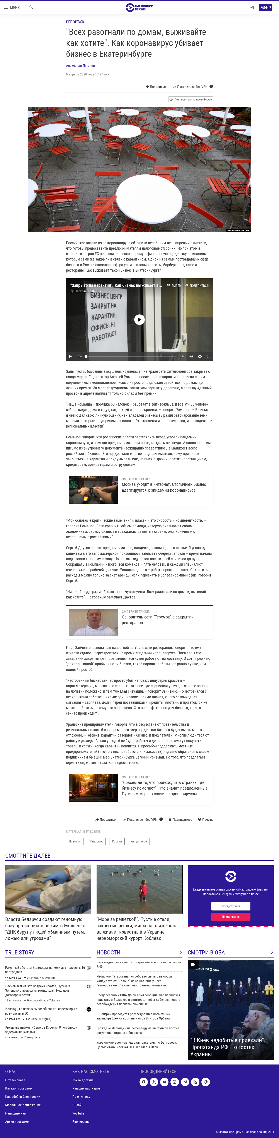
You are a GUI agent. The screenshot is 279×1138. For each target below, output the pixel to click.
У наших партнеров (86, 1088)
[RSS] (195, 1082)
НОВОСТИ (109, 952)
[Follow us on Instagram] (174, 1082)
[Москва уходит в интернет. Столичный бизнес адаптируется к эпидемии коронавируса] (93, 490)
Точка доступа (83, 1080)
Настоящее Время (88, 291)
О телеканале (15, 1080)
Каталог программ (18, 1088)
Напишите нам (15, 1113)
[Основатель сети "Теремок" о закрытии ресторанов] (93, 622)
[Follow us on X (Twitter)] (154, 1082)
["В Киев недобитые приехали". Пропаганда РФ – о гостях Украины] (231, 1010)
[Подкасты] (205, 1082)
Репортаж (75, 22)
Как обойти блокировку (22, 1097)
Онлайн (77, 1105)
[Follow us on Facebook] (144, 1082)
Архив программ (17, 1122)
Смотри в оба (206, 952)
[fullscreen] (208, 356)
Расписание (81, 1122)
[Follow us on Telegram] (185, 1082)
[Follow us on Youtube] (164, 1082)
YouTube (78, 1113)
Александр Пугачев (80, 66)
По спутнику (81, 1097)
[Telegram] (252, 7)
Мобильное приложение (23, 1105)
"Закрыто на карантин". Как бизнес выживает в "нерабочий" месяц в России (140, 285)
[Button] (157, 87)
